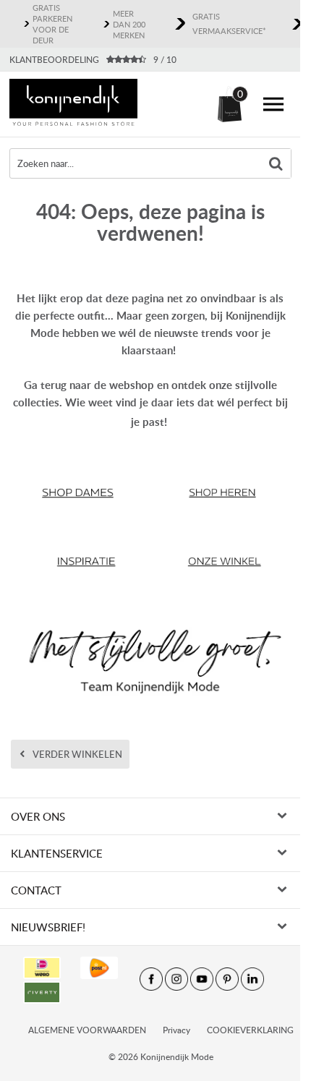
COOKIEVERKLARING (250, 1030)
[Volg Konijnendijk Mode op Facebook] (151, 979)
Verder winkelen (77, 754)
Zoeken (276, 163)
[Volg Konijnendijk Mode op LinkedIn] (252, 979)
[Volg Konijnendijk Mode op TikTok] (277, 979)
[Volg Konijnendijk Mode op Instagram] (176, 979)
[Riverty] (42, 992)
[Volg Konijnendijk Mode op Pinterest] (227, 979)
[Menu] (273, 104)
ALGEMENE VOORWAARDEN (87, 1030)
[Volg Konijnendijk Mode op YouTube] (201, 979)
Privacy (176, 1030)
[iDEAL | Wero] (42, 968)
